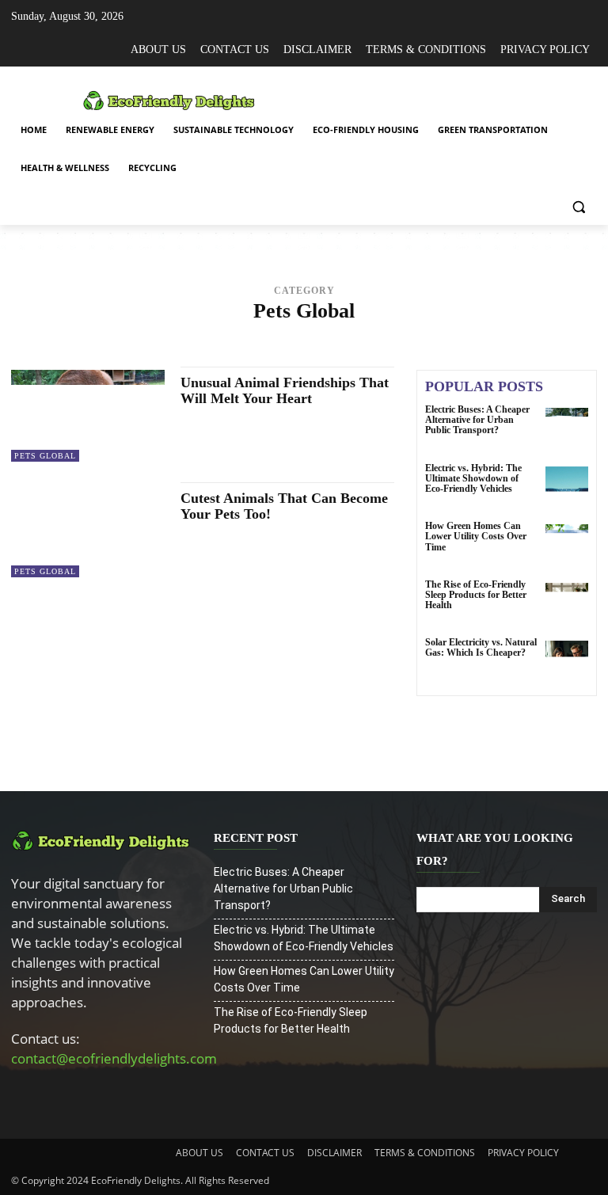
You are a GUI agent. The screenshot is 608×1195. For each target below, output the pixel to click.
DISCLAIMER (334, 1152)
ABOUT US (199, 1152)
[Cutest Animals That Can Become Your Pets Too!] (88, 531)
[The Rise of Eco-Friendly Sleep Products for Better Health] (566, 604)
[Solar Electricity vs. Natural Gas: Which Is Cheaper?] (566, 662)
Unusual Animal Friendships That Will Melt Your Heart (284, 390)
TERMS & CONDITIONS (424, 1152)
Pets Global (45, 455)
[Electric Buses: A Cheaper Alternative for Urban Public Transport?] (566, 429)
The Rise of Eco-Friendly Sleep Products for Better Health (475, 595)
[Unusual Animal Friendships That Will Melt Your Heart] (88, 416)
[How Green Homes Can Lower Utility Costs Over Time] (566, 545)
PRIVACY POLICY (523, 1152)
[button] (578, 206)
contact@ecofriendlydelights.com (114, 1058)
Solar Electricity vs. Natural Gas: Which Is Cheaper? (481, 647)
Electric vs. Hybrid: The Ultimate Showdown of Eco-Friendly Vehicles (473, 478)
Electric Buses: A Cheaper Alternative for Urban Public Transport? (477, 420)
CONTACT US (265, 1152)
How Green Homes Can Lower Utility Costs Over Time (475, 536)
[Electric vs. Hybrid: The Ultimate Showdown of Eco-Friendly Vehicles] (566, 487)
